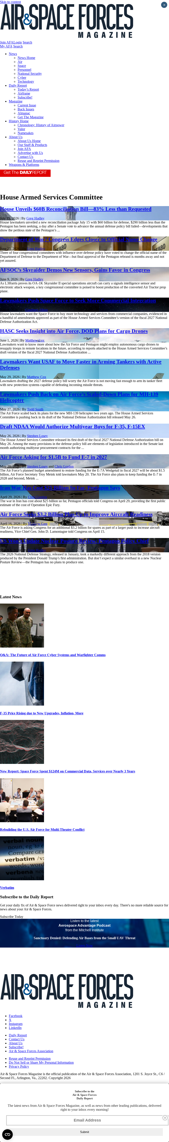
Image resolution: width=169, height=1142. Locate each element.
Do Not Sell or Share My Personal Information (41, 1062)
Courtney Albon (36, 310)
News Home (26, 58)
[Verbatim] (22, 879)
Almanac (24, 113)
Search (27, 42)
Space (22, 66)
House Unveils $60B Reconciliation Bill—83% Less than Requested (75, 209)
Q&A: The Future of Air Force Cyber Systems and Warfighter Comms (53, 655)
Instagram (15, 1024)
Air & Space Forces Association (31, 1051)
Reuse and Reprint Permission (38, 161)
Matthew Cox (34, 340)
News (13, 54)
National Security (30, 73)
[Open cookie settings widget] (7, 1134)
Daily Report (18, 85)
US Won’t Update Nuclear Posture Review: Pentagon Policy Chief (74, 541)
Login (17, 42)
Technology (26, 81)
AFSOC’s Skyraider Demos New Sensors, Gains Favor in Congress (75, 270)
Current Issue (27, 105)
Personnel (24, 69)
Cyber (22, 77)
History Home (19, 121)
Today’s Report (28, 89)
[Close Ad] (165, 1118)
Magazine (15, 101)
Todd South (35, 409)
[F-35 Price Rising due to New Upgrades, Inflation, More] (22, 704)
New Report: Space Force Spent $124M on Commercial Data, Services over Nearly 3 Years (67, 771)
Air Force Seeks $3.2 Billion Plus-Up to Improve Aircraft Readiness (76, 514)
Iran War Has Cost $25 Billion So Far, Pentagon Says (60, 487)
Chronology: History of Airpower (41, 125)
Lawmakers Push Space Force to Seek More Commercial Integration (78, 300)
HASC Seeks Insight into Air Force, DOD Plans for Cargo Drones (74, 331)
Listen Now (84, 945)
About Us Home (29, 141)
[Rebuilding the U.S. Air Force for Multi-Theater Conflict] (22, 821)
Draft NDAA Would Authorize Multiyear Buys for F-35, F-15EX (72, 426)
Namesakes (25, 133)
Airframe (24, 93)
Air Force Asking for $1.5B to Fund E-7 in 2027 (53, 457)
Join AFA (6, 42)
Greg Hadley (35, 218)
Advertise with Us (30, 153)
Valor (21, 129)
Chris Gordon (64, 466)
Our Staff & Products (32, 145)
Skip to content (10, 2)
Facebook (15, 1016)
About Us (15, 137)
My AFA (6, 46)
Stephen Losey (37, 436)
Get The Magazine (31, 117)
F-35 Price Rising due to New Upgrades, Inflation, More (41, 713)
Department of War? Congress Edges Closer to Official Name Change (78, 239)
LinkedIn (15, 1028)
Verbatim (7, 887)
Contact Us (25, 157)
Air (20, 62)
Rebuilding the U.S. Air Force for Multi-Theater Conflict (42, 829)
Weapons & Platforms (24, 165)
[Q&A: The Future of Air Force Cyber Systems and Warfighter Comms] (22, 646)
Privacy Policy (19, 1066)
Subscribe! (25, 97)
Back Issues (26, 109)
